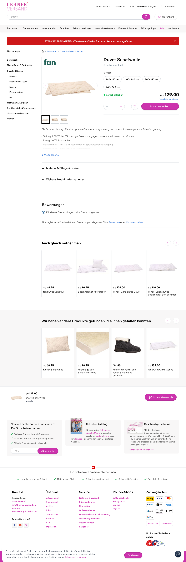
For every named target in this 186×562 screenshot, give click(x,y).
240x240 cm (113, 87)
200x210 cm (151, 79)
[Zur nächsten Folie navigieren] (176, 243)
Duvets (12, 76)
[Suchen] (146, 17)
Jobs (132, 6)
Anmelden (114, 222)
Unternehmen (52, 498)
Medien (49, 506)
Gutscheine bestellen (140, 449)
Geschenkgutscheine (89, 518)
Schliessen (133, 555)
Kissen (12, 87)
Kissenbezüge (16, 92)
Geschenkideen (86, 522)
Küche (106, 436)
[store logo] (17, 6)
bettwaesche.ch (121, 498)
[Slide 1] (45, 119)
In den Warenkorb (160, 106)
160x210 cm (112, 79)
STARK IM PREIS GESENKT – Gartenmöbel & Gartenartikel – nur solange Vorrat (89, 41)
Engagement (52, 502)
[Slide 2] (55, 119)
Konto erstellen (134, 222)
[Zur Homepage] (42, 51)
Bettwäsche (105, 430)
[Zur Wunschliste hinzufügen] (134, 106)
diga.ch (116, 508)
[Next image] (95, 85)
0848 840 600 (19, 501)
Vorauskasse (153, 523)
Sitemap (50, 518)
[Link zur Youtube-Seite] (21, 525)
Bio (10, 97)
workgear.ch (119, 501)
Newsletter (84, 506)
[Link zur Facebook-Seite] (15, 525)
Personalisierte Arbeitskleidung (94, 514)
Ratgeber (84, 526)
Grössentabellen (87, 510)
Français (152, 6)
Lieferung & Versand (89, 498)
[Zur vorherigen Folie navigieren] (168, 243)
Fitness (78, 438)
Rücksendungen (87, 502)
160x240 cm (132, 79)
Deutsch (141, 6)
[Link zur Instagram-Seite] (26, 525)
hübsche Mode (92, 433)
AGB (48, 522)
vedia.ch (117, 505)
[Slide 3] (64, 119)
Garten (99, 436)
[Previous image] (46, 85)
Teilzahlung (167, 523)
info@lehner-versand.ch (24, 505)
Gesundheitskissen (18, 81)
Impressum (51, 526)
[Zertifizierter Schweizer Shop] (149, 543)
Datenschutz (52, 514)
